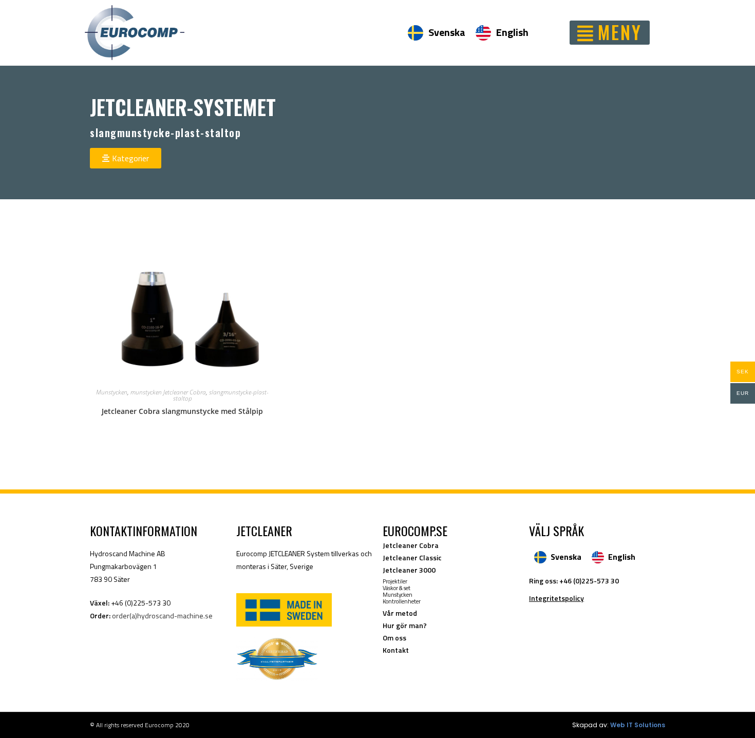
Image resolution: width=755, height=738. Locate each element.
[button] (610, 33)
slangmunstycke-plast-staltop (221, 395)
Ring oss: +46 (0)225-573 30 (574, 580)
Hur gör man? (405, 625)
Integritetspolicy (556, 598)
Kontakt (396, 650)
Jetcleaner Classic (412, 557)
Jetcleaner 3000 (409, 569)
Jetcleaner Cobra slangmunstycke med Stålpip (182, 411)
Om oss (394, 637)
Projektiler (395, 581)
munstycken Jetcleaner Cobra (168, 392)
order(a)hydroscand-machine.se (162, 615)
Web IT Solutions (637, 725)
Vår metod (400, 613)
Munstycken (111, 392)
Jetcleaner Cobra (411, 545)
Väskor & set (396, 588)
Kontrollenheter (402, 601)
